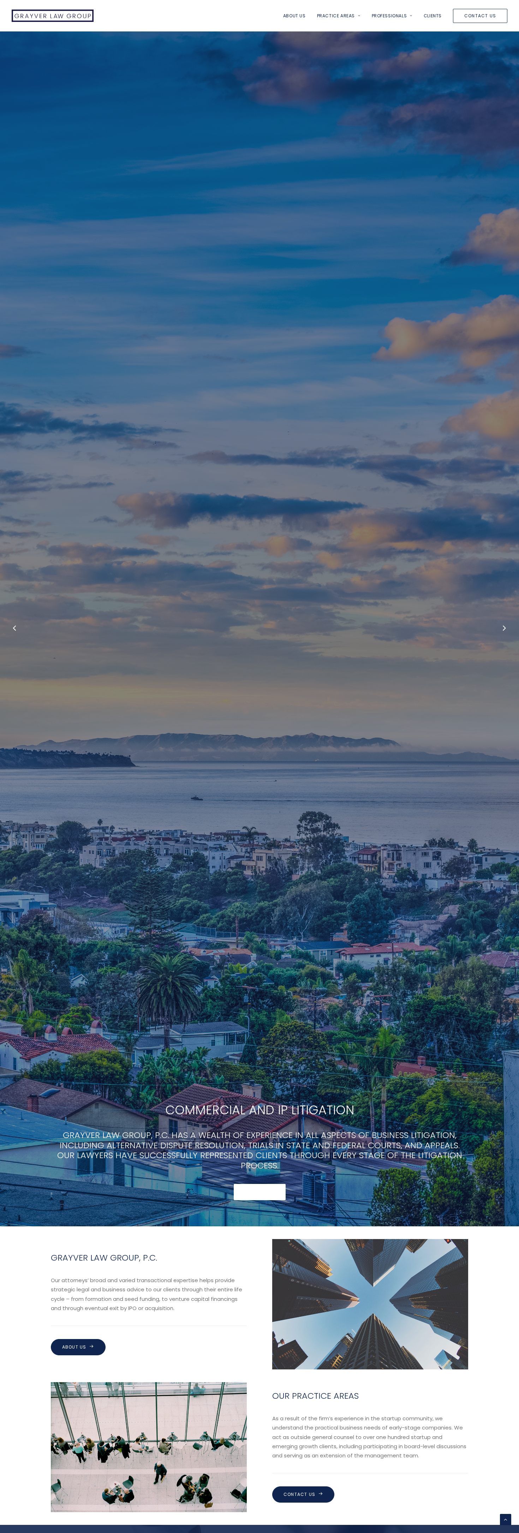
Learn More (259, 1192)
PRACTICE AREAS (336, 16)
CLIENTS (433, 16)
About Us (294, 16)
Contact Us (299, 1494)
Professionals (389, 16)
